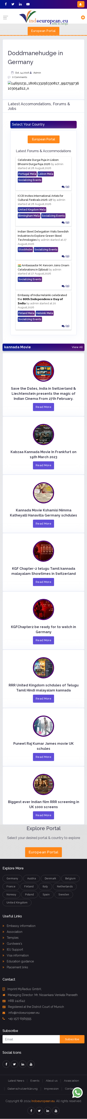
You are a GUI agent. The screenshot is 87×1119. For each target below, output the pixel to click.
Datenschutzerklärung (23, 1088)
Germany (12, 878)
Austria (31, 878)
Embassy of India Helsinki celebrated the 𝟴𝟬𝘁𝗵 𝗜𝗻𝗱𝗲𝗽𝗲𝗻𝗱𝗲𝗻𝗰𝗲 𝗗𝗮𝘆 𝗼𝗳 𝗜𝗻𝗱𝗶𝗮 (42, 299)
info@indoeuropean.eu (23, 1012)
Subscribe (72, 1039)
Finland (29, 886)
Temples (12, 937)
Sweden (63, 894)
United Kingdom (17, 902)
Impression (51, 1088)
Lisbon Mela (45, 173)
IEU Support (14, 949)
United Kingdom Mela (32, 209)
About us (52, 1080)
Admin (37, 72)
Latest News (16, 1080)
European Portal (43, 31)
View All (77, 347)
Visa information (17, 955)
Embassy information (20, 926)
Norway (11, 894)
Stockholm (25, 249)
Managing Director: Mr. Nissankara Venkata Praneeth (43, 995)
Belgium (70, 878)
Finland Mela (26, 313)
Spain (46, 894)
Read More (44, 407)
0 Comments (19, 77)
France (11, 886)
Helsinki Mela (44, 313)
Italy (45, 886)
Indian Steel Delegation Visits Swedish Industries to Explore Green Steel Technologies (43, 235)
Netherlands (65, 886)
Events (34, 1080)
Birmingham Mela (29, 215)
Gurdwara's (14, 943)
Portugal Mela (27, 173)
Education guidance (20, 961)
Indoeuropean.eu (43, 1101)
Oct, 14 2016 (22, 72)
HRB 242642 (16, 1001)
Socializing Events (29, 180)
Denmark (50, 878)
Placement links (17, 967)
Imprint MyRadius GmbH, (24, 989)
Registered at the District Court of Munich (36, 1006)
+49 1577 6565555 (19, 1018)
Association (14, 931)
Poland (29, 894)
